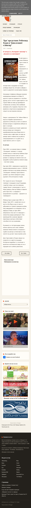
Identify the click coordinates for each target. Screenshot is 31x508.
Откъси (20, 24)
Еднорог (4, 465)
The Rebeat (12, 449)
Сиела (17, 463)
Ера (2, 467)
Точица (18, 465)
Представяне (19, 425)
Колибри (4, 470)
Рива (17, 460)
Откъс (11, 425)
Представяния (7, 27)
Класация (4, 425)
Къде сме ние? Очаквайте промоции (10, 489)
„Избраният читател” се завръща (9, 492)
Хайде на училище (8, 31)
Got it (20, 13)
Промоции (17, 27)
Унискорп (18, 467)
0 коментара (9, 48)
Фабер (18, 470)
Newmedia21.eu (19, 449)
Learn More (13, 13)
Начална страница (6, 487)
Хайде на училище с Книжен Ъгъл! (10, 485)
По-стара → (24, 253)
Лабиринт (4, 474)
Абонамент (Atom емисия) (8, 452)
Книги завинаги (5, 449)
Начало (5, 24)
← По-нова (6, 253)
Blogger (19, 423)
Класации (12, 24)
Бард (3, 463)
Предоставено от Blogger (7, 504)
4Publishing (4, 460)
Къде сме (19, 31)
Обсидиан (4, 476)
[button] (15, 321)
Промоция (4, 427)
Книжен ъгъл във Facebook (12, 357)
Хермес (18, 472)
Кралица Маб (5, 472)
